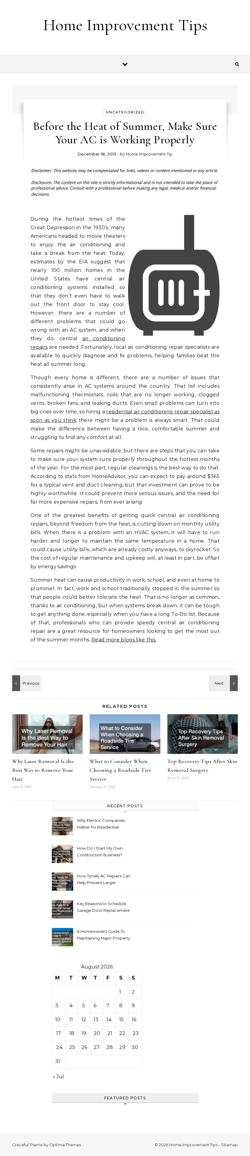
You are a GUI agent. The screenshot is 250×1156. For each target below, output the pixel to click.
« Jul (58, 1076)
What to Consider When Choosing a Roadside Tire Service (120, 770)
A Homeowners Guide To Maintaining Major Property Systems (103, 935)
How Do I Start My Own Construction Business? (100, 851)
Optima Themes (65, 1144)
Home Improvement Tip (149, 154)
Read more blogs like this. (123, 640)
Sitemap (229, 1144)
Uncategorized (125, 112)
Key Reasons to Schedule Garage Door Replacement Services (103, 907)
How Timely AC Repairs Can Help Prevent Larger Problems (103, 880)
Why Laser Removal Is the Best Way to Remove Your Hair (43, 770)
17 (58, 1033)
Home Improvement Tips (125, 25)
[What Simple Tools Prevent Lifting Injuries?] (26, 683)
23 (136, 1033)
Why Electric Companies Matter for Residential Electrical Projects (101, 824)
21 (109, 1033)
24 (59, 1047)
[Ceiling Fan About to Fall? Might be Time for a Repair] (224, 683)
